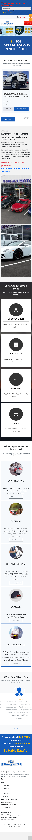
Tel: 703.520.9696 (7, 808)
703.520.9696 (9, 12)
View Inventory (16, 497)
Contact (5, 796)
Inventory (6, 785)
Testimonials (6, 793)
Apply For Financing (21, 105)
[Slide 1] (14, 728)
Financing (6, 788)
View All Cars (8, 119)
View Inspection (16, 583)
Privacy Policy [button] (11, 772)
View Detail (8, 105)
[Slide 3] (17, 728)
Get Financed (16, 540)
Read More (16, 663)
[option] (16, 91)
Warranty (16, 620)
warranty (5, 791)
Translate (13, 10)
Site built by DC (20, 772)
